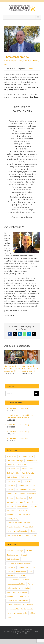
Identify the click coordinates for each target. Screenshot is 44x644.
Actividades (11, 456)
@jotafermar (29, 633)
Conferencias (23, 485)
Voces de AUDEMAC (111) (18, 438)
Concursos (29, 69)
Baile (31, 456)
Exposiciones (21, 498)
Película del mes (13, 588)
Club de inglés (12, 477)
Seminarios (22, 510)
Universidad (28, 527)
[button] (6, 362)
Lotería (26, 580)
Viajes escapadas (20, 613)
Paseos (30, 584)
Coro (32, 485)
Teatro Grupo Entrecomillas (17, 601)
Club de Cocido (13, 473)
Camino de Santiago (15, 461)
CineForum (21, 465)
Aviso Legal (15, 633)
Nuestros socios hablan (16, 584)
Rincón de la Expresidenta (17, 592)
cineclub (24, 555)
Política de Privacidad (32, 631)
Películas (25, 588)
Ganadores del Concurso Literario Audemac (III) (12, 368)
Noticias (34, 506)
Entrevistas (31, 494)
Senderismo (11, 514)
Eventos (10, 498)
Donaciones (20, 494)
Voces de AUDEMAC (15, 535)
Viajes (9, 531)
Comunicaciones (13, 481)
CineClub (10, 465)
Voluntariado (30, 535)
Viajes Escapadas (20, 531)
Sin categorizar (25, 514)
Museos (10, 506)
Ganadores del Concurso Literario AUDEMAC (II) (30, 368)
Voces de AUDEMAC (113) (18, 425)
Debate (9, 494)
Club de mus (26, 477)
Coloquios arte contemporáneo (19, 563)
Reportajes (11, 510)
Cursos (32, 490)
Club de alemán (13, 469)
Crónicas (10, 490)
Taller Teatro (24, 596)
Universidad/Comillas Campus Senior (21, 609)
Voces (9, 617)
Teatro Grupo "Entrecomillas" (18, 523)
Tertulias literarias (14, 527)
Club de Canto (28, 469)
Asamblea (23, 456)
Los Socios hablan (14, 580)
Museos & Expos (21, 506)
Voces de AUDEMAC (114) (18, 408)
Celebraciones (31, 461)
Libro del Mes (12, 502)
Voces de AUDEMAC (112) (18, 431)
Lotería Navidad (26, 502)
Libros (22, 576)
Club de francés (27, 473)
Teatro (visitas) (12, 519)
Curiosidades (21, 490)
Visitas (32, 531)
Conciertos (27, 481)
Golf (30, 498)
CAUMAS (29, 551)
